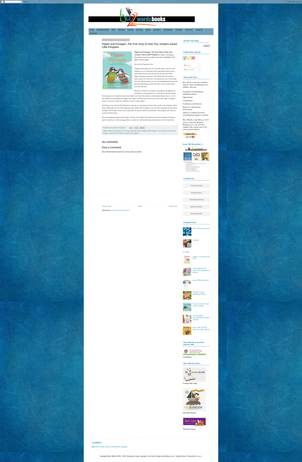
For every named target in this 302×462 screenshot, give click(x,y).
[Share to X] (139, 128)
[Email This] (135, 128)
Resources (156, 30)
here (193, 124)
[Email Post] (130, 128)
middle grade (196, 207)
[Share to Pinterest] (144, 128)
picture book (196, 214)
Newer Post (107, 206)
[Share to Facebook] (141, 128)
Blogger (199, 456)
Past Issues (189, 30)
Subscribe (121, 30)
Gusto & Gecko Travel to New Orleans (201, 305)
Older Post (173, 206)
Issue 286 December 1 (193, 144)
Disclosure (93, 33)
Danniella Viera (136, 131)
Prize (113, 30)
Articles (148, 30)
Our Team (139, 30)
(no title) (196, 240)
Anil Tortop (126, 131)
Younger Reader (196, 200)
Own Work (179, 30)
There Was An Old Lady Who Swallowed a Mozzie (201, 270)
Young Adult (196, 193)
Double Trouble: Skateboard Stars (199, 293)
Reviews (130, 30)
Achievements (168, 30)
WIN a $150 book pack (201, 228)
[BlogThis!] (137, 128)
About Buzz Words (103, 30)
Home (92, 30)
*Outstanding (196, 186)
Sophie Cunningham (132, 133)
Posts (188, 65)
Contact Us (199, 30)
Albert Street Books (115, 131)
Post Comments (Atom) (121, 210)
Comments (190, 70)
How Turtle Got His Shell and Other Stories (201, 328)
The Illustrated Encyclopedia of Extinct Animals (201, 318)
